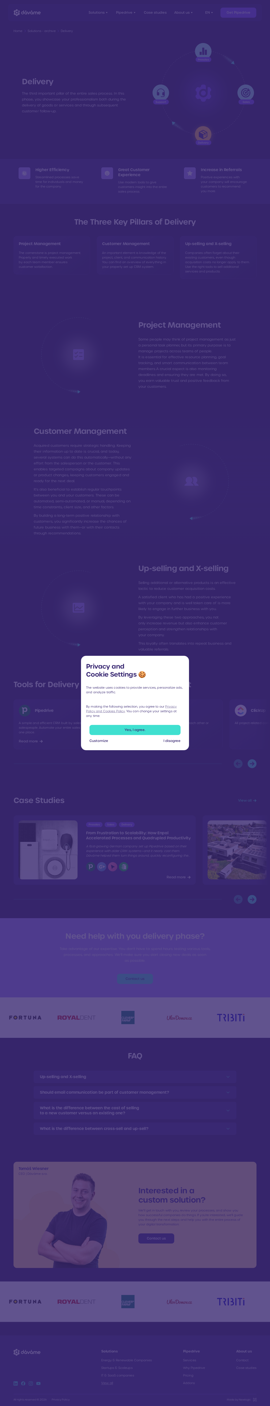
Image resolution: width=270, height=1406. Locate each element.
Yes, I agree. (135, 730)
